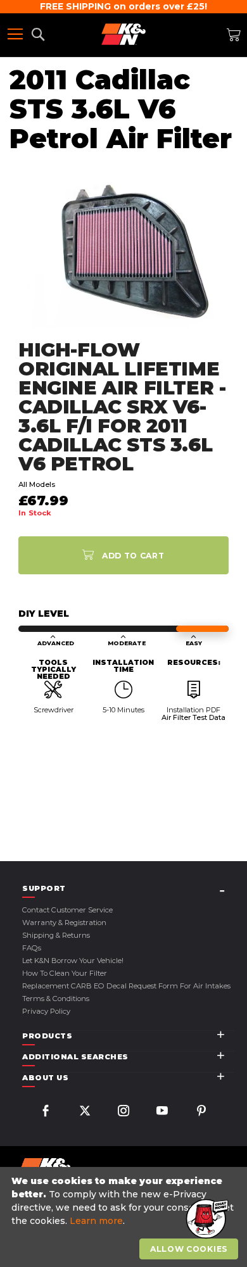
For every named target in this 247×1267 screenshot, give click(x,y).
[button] (205, 1219)
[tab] (128, 888)
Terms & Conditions (55, 998)
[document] (125, 1217)
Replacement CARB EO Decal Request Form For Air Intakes (126, 985)
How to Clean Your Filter (64, 973)
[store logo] (123, 34)
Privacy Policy (46, 1011)
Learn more (96, 1220)
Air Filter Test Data (193, 717)
